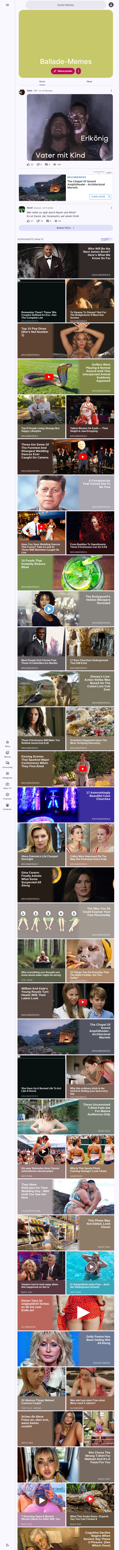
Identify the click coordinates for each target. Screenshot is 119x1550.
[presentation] (22, 209)
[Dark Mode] (7, 1545)
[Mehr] (78, 71)
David (30, 207)
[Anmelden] (111, 5)
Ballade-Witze (64, 227)
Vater (29, 90)
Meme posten (65, 71)
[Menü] (7, 5)
